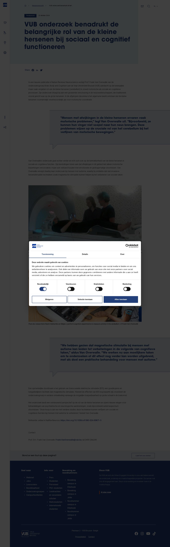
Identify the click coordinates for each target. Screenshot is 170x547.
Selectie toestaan (85, 299)
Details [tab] (85, 254)
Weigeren (49, 299)
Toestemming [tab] (48, 254)
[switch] (71, 289)
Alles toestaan (121, 299)
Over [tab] (122, 254)
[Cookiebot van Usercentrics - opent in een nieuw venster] (127, 246)
